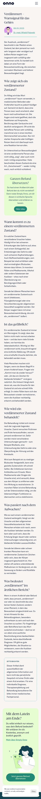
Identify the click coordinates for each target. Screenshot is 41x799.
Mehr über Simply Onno (16, 740)
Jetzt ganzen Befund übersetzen (20, 777)
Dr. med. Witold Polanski (24, 32)
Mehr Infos (20, 209)
